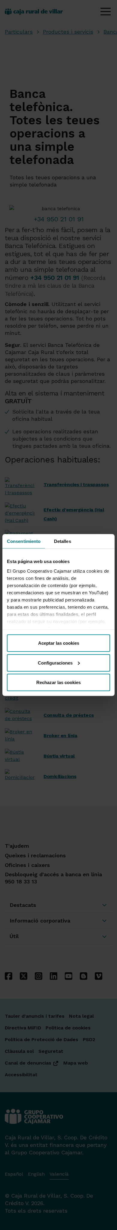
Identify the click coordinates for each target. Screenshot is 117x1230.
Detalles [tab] (62, 541)
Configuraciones (55, 662)
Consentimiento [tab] (23, 541)
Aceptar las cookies (58, 643)
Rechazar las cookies (58, 682)
